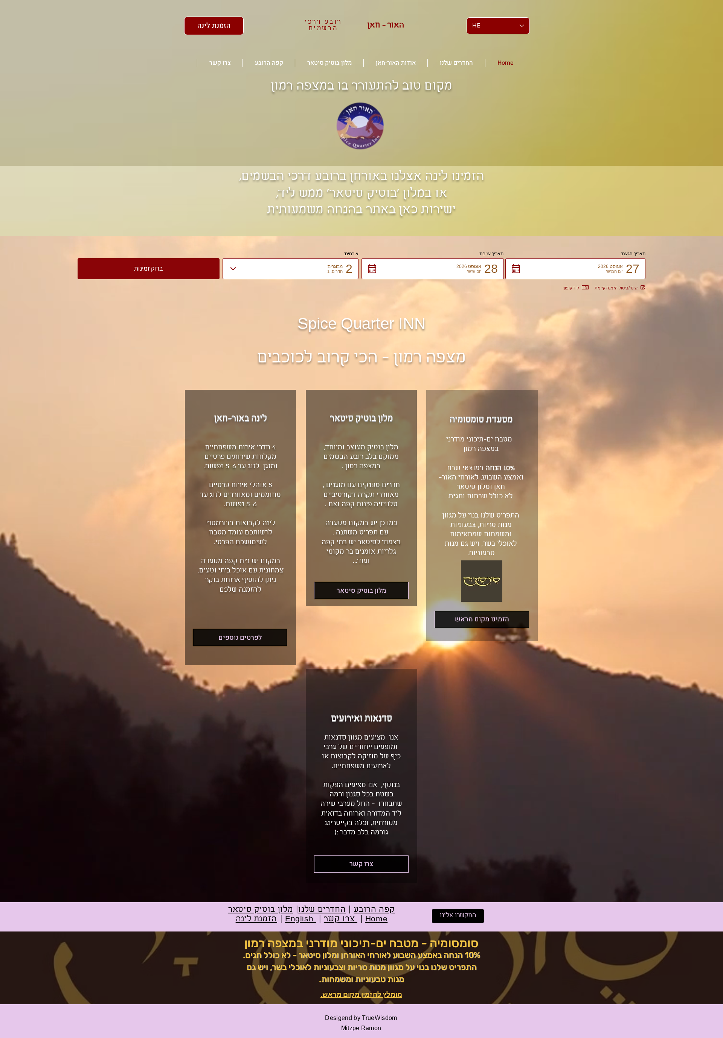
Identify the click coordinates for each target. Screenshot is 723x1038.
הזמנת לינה (256, 919)
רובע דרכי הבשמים (323, 25)
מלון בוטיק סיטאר (260, 910)
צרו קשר (340, 919)
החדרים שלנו (322, 910)
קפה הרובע (374, 910)
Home (376, 919)
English (300, 919)
